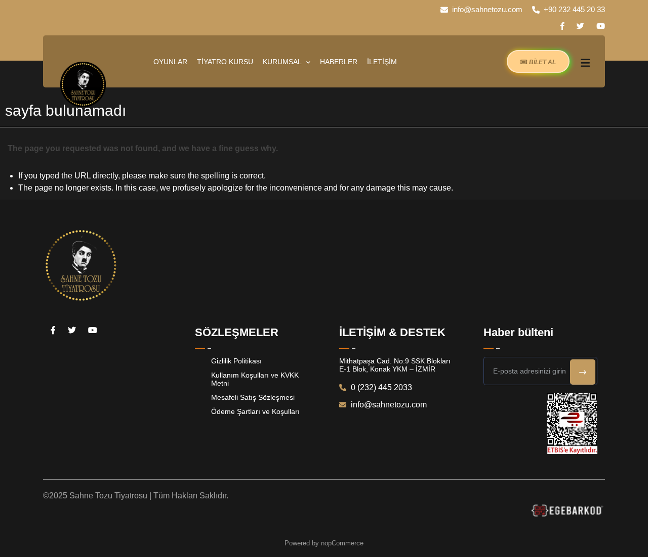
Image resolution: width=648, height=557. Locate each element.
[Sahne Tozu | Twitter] (580, 26)
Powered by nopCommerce (324, 543)
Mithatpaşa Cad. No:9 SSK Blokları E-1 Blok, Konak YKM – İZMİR (395, 365)
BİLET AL (542, 62)
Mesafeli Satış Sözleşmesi (253, 397)
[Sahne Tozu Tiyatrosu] (83, 84)
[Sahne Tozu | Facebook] (562, 26)
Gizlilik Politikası (236, 361)
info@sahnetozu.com (487, 9)
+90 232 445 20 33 (574, 9)
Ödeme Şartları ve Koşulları (255, 411)
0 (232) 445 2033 (380, 387)
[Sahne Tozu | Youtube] (600, 26)
